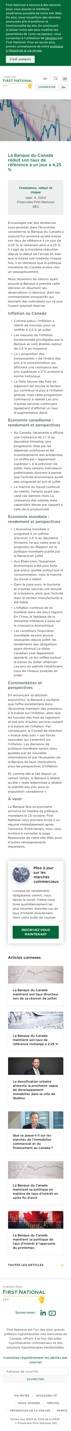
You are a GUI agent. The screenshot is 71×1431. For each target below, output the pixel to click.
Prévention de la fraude (30, 1410)
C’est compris (20, 59)
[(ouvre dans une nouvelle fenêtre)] (43, 1313)
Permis (62, 1410)
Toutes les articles (25, 1265)
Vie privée (22, 1395)
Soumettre (35, 1379)
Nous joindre (29, 1403)
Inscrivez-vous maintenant (35, 932)
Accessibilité (46, 1395)
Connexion (47, 86)
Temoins (53, 1403)
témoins (51, 38)
